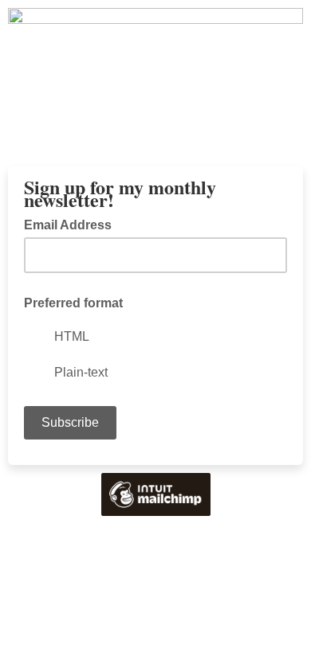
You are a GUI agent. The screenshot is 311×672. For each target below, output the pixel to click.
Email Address (72, 223)
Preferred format (73, 303)
